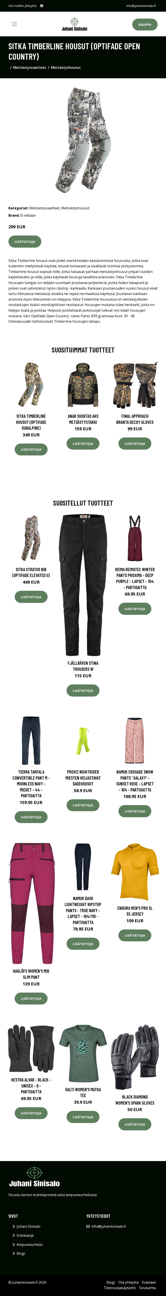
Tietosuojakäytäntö (120, 1287)
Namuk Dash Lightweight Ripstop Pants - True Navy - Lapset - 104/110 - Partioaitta (83, 910)
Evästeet (149, 1282)
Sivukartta (147, 1287)
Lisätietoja (25, 241)
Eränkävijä (25, 1235)
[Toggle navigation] (14, 24)
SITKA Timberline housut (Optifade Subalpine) (31, 422)
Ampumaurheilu (30, 1244)
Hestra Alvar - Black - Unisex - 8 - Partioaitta (31, 1085)
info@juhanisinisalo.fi (141, 6)
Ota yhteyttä (128, 1282)
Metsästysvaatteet (29, 67)
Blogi (21, 1253)
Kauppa (145, 24)
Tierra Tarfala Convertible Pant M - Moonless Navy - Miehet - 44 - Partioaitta (31, 783)
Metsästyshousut (66, 67)
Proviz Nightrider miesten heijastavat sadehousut (83, 777)
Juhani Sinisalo (28, 1226)
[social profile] (41, 6)
